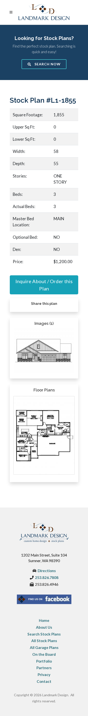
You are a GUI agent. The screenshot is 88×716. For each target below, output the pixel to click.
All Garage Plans (44, 647)
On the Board (44, 654)
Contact (44, 681)
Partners (44, 668)
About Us (44, 627)
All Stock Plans (44, 640)
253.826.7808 (46, 577)
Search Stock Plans (44, 634)
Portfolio (44, 661)
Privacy (44, 674)
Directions (47, 570)
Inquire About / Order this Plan (44, 284)
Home (44, 620)
